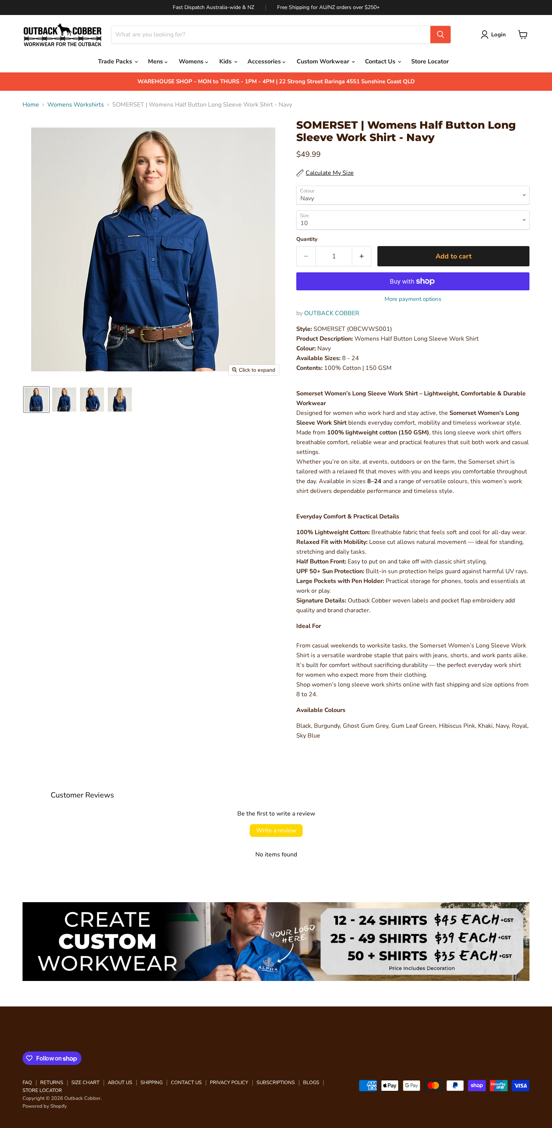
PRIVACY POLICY (229, 1082)
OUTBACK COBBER (331, 313)
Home (31, 104)
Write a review (276, 830)
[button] (495, 34)
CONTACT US (186, 1082)
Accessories (264, 61)
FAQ (27, 1082)
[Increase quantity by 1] (361, 256)
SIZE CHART (85, 1082)
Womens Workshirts (75, 104)
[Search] (440, 34)
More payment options (413, 299)
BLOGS (311, 1082)
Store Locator (430, 61)
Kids (226, 61)
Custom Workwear (324, 61)
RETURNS (51, 1082)
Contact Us (381, 61)
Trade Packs (116, 61)
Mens (156, 61)
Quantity (306, 239)
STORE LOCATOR (42, 1090)
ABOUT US (120, 1082)
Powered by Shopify (45, 1106)
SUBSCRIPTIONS (275, 1082)
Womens (192, 61)
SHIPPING (151, 1082)
